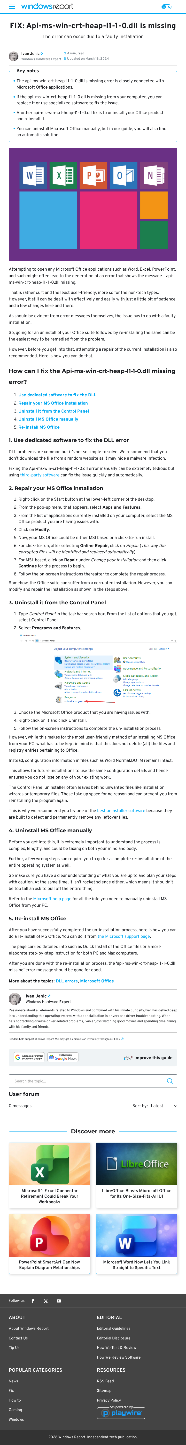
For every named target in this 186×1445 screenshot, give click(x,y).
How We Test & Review (116, 1347)
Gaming (15, 1410)
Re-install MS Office (39, 427)
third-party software (40, 475)
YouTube (59, 1301)
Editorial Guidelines (114, 1328)
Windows (16, 1419)
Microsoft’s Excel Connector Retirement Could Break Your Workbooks (49, 1196)
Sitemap (104, 1390)
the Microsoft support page (124, 936)
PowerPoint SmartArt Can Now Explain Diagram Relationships (49, 1265)
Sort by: (140, 1106)
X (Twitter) (46, 1301)
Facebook (33, 1301)
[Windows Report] (47, 6)
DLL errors (67, 981)
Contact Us (18, 1338)
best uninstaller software (120, 811)
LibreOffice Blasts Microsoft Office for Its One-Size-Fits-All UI (136, 1193)
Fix (11, 1390)
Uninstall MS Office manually (48, 419)
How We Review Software (119, 1357)
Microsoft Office (97, 981)
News (13, 1381)
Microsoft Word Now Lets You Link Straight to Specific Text (136, 1265)
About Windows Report (29, 1328)
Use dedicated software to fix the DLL (57, 395)
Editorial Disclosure (114, 1338)
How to (15, 1400)
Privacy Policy (109, 1400)
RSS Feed (105, 1381)
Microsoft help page (52, 899)
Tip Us (14, 1347)
